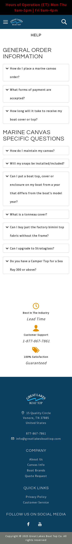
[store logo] (16, 22)
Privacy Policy (36, 497)
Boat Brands (36, 470)
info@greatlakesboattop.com (38, 439)
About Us (36, 459)
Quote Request (36, 476)
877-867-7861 (36, 433)
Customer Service (36, 502)
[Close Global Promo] (67, 3)
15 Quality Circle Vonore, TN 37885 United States (37, 418)
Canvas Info (36, 465)
